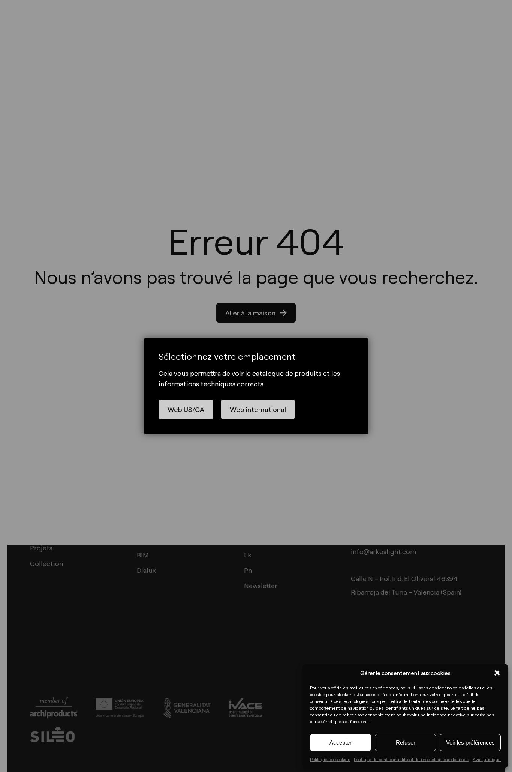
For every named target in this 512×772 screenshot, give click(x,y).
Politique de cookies (330, 759)
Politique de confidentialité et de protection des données (411, 759)
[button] (497, 673)
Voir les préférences (470, 742)
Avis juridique (487, 759)
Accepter (340, 742)
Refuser (405, 742)
